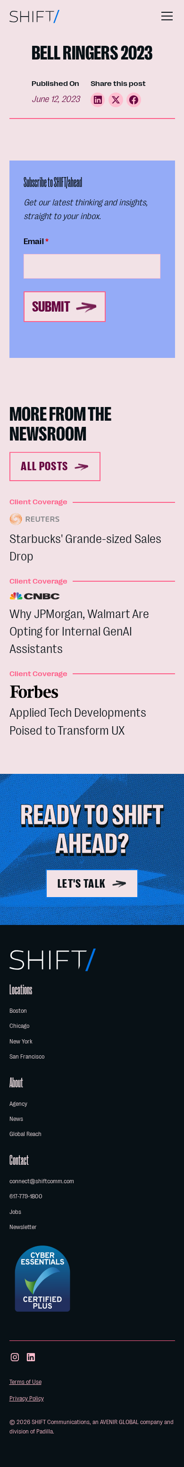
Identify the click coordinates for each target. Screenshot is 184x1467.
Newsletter (23, 1226)
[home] (34, 16)
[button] (165, 16)
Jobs (15, 1211)
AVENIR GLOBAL (119, 1421)
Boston (18, 1010)
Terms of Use (25, 1381)
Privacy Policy (26, 1398)
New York (21, 1041)
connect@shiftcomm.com (41, 1181)
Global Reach (25, 1133)
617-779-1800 (25, 1196)
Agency (18, 1103)
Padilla (44, 1431)
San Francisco (26, 1056)
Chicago (19, 1025)
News (16, 1118)
